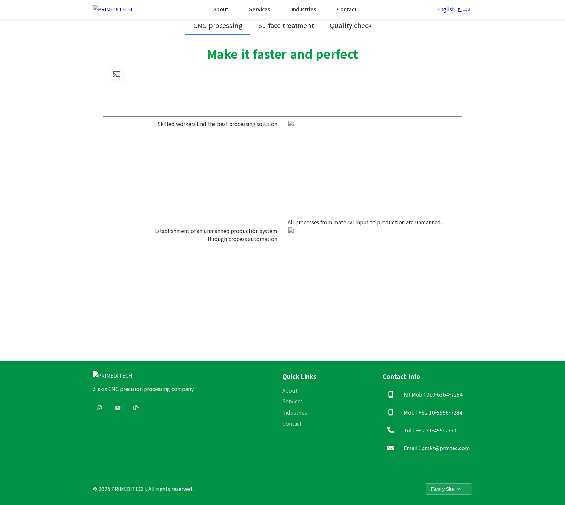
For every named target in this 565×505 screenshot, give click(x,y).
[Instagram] (99, 407)
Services (259, 9)
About (220, 9)
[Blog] (136, 407)
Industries (303, 9)
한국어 (464, 9)
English (446, 9)
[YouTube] (117, 407)
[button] (217, 26)
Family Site (442, 489)
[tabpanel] (282, 193)
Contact (347, 9)
